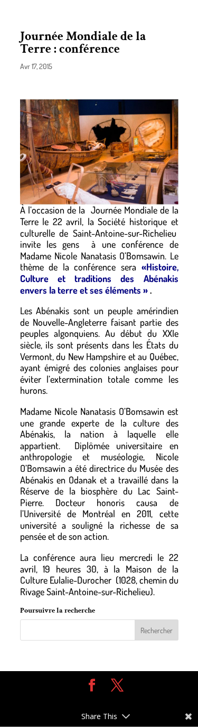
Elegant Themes (91, 701)
